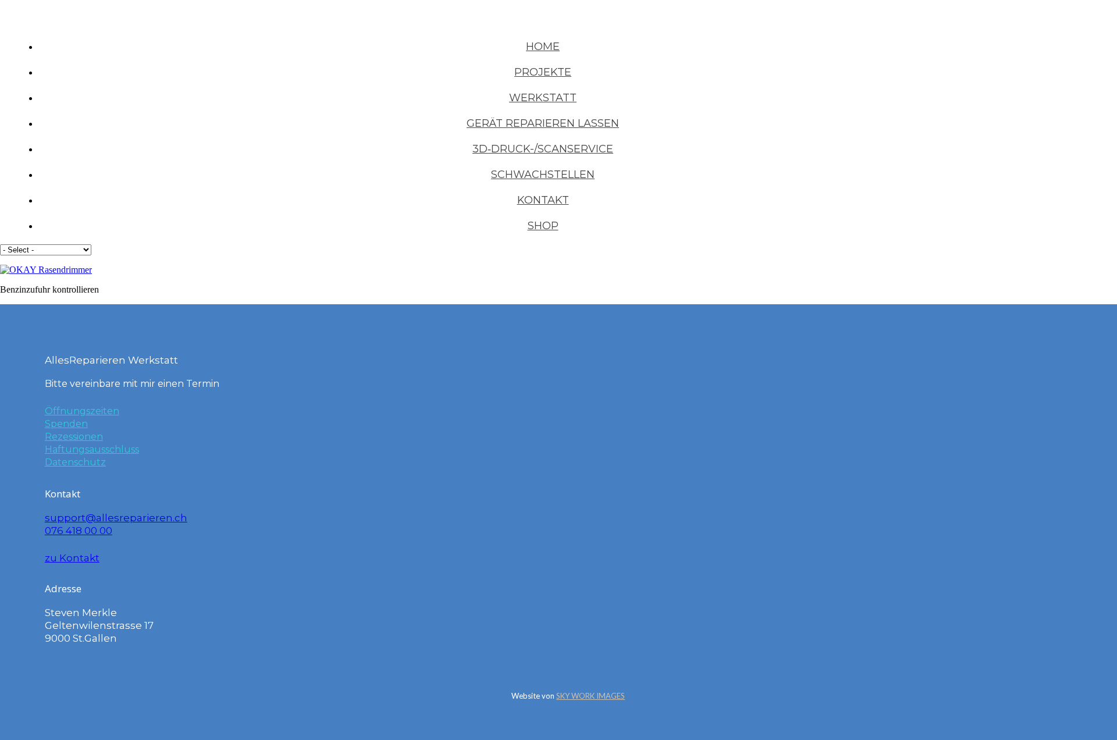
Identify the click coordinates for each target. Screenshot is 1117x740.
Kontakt (543, 200)
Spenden (66, 423)
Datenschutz (75, 462)
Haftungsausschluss (92, 449)
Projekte (542, 72)
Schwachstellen (543, 174)
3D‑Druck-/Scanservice (542, 149)
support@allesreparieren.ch (116, 518)
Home (543, 46)
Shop (543, 225)
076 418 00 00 (78, 530)
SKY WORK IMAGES (590, 695)
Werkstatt (543, 97)
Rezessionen (74, 436)
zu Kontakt (72, 558)
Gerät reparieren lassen (543, 123)
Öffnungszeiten (82, 411)
